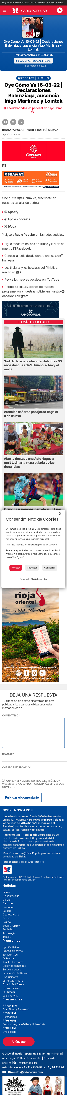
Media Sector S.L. (39, 579)
